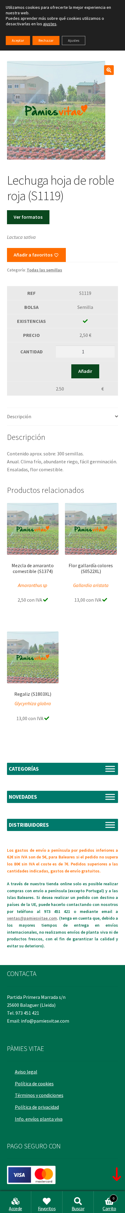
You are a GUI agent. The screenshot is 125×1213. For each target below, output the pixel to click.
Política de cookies (34, 1083)
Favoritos (47, 1208)
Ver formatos (28, 217)
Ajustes (73, 40)
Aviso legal (26, 1072)
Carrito (109, 1204)
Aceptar (18, 40)
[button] (109, 70)
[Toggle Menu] (110, 769)
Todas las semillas (44, 270)
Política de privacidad (37, 1107)
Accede (15, 1208)
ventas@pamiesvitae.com (32, 918)
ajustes (49, 24)
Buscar (78, 1208)
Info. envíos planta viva (38, 1119)
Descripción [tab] (19, 416)
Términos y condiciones (39, 1095)
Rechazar (46, 40)
